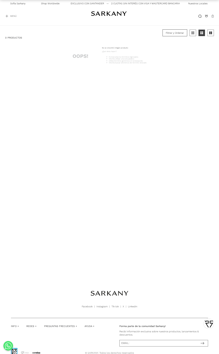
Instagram (102, 306)
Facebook (87, 306)
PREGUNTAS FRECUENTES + (60, 326)
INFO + (15, 326)
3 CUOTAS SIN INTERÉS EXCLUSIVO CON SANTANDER (70, 3)
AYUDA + (89, 326)
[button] (175, 32)
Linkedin (132, 306)
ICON (199, 16)
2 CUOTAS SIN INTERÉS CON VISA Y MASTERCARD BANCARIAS (143, 3)
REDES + (31, 326)
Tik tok (115, 306)
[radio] (193, 33)
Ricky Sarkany (109, 16)
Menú (13, 16)
